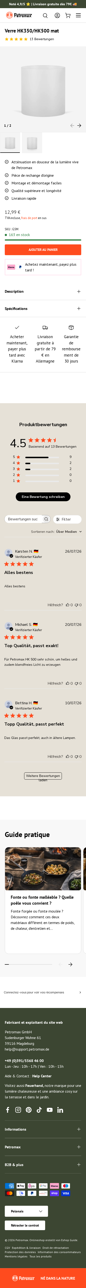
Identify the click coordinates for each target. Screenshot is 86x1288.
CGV (7, 1247)
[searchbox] (23, 519)
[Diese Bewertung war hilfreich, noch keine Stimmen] (67, 605)
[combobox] (56, 531)
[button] (68, 15)
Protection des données (20, 1252)
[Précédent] (61, 964)
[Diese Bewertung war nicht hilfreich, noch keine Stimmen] (76, 605)
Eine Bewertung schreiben (43, 497)
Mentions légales (16, 1256)
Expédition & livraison (26, 1247)
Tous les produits (40, 1256)
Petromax (22, 1240)
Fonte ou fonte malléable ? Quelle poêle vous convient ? (42, 900)
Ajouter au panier (43, 250)
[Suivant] (70, 964)
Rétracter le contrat (25, 1225)
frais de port (29, 218)
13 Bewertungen (42, 39)
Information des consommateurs (59, 1252)
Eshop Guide (69, 1240)
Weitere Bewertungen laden (43, 777)
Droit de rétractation (56, 1247)
